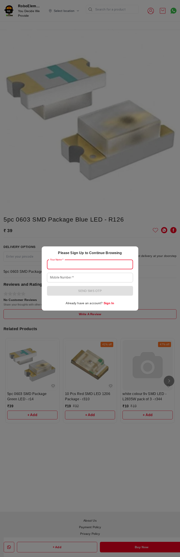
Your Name (57, 259)
